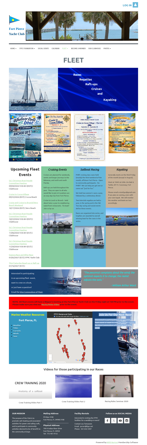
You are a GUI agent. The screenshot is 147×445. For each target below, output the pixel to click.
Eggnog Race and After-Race (21, 255)
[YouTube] (120, 420)
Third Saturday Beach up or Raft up (24, 263)
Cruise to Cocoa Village (19, 194)
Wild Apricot (112, 442)
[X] (114, 420)
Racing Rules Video (50, 304)
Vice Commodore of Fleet (31, 292)
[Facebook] (107, 420)
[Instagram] (126, 420)
